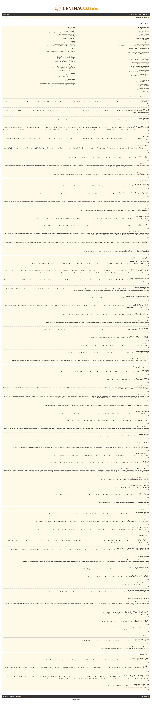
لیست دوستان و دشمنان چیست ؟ (68, 50)
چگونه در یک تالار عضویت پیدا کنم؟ (68, 69)
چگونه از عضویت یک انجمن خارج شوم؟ (67, 70)
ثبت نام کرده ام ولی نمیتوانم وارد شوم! (142, 33)
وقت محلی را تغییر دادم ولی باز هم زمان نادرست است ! (139, 48)
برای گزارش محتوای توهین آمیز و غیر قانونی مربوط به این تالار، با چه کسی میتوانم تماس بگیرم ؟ (57, 83)
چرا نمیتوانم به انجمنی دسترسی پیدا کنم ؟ (141, 67)
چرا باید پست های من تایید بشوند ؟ (142, 74)
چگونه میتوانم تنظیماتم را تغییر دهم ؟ (142, 44)
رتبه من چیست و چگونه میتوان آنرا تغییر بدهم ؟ (140, 53)
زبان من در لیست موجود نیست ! (143, 49)
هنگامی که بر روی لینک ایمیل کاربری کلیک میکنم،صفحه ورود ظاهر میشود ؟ (135, 55)
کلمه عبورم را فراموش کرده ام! (143, 37)
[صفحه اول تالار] (76, 7)
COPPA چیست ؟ (145, 30)
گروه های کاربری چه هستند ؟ (69, 31)
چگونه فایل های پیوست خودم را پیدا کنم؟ (67, 76)
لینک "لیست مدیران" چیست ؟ (69, 38)
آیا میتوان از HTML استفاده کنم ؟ (142, 81)
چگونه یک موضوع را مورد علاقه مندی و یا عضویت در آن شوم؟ (63, 67)
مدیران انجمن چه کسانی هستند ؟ (68, 30)
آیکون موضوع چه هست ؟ (144, 91)
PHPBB (78, 699)
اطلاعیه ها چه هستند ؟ (144, 85)
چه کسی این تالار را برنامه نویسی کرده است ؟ (66, 80)
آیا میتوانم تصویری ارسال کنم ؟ (143, 84)
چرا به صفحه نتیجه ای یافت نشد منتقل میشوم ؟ (65, 57)
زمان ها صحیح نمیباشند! (144, 47)
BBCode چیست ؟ (145, 80)
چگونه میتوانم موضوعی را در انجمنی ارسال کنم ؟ (140, 59)
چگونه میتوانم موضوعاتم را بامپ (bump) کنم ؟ (140, 75)
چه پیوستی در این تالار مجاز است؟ (68, 74)
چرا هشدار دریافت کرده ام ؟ (144, 70)
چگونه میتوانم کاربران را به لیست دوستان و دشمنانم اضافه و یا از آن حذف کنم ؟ (60, 51)
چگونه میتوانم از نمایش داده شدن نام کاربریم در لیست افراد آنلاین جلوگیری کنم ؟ (134, 45)
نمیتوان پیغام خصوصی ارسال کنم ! (68, 43)
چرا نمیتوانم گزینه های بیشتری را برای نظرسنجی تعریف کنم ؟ (137, 65)
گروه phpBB (50, 660)
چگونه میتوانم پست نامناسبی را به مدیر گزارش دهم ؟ (139, 71)
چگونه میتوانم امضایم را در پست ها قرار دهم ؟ (140, 62)
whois (88, 676)
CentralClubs (74, 699)
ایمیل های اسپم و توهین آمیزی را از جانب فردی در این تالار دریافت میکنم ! (61, 45)
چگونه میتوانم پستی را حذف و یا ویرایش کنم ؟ (140, 61)
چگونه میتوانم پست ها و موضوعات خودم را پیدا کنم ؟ (65, 61)
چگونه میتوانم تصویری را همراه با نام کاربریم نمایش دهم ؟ (138, 52)
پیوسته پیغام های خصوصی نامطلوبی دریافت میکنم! (65, 44)
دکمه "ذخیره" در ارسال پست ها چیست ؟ (141, 73)
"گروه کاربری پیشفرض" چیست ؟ (68, 37)
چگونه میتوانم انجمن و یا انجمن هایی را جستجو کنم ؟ (64, 56)
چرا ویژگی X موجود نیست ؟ (69, 82)
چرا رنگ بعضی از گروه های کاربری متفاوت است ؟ (66, 35)
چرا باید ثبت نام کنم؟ (145, 29)
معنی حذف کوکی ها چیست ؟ (143, 39)
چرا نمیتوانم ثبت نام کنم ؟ (144, 31)
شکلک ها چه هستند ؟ (145, 83)
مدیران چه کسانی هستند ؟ (70, 29)
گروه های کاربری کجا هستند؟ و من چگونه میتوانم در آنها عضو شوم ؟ (62, 33)
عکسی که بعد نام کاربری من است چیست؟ (141, 51)
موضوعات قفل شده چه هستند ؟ (143, 89)
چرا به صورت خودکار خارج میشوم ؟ (142, 38)
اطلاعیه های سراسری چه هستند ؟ (142, 87)
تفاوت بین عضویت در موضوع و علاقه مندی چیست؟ (65, 66)
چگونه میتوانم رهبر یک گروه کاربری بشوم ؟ (67, 34)
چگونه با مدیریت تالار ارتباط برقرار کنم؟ (67, 84)
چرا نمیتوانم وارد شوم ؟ (144, 34)
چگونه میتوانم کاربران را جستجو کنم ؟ (68, 60)
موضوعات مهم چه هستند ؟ (144, 88)
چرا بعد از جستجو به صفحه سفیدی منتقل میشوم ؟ (65, 59)
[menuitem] (141, 14)
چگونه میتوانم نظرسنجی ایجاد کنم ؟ (142, 63)
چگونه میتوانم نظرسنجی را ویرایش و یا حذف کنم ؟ (140, 66)
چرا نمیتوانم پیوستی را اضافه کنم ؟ (142, 69)
